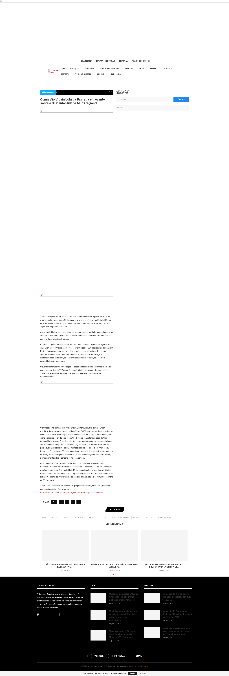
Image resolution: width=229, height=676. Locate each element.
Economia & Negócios (109, 69)
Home (63, 69)
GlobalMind (144, 534)
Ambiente (154, 69)
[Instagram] (41, 71)
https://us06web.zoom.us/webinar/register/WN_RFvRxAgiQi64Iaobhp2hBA (71, 360)
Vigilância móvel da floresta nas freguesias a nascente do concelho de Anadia (176, 498)
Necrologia (115, 74)
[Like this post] (55, 369)
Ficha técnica (86, 61)
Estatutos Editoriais (105, 61)
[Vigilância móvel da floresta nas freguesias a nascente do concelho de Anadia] (152, 499)
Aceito (132, 673)
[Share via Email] (78, 369)
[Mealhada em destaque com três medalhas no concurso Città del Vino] (114, 412)
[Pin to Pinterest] (73, 369)
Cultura (168, 69)
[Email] (44, 71)
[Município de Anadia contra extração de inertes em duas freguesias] (152, 465)
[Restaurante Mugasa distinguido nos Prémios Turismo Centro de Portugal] (164, 412)
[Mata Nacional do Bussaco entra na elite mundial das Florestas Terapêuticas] (98, 502)
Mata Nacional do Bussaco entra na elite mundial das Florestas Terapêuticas (122, 501)
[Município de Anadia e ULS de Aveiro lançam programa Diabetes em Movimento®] (98, 465)
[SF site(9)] (76, 163)
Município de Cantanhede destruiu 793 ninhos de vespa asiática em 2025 (177, 481)
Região (44, 385)
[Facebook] (38, 71)
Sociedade (89, 69)
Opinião (100, 74)
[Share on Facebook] (61, 369)
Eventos (129, 69)
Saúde (141, 69)
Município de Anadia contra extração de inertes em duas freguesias (176, 464)
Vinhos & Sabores (83, 74)
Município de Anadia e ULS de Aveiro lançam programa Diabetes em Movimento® (123, 464)
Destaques (74, 69)
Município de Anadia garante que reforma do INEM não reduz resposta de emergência (123, 482)
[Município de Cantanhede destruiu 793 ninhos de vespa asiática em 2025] (152, 482)
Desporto (65, 74)
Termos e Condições (141, 61)
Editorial (123, 61)
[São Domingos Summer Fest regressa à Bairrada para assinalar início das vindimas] (65, 412)
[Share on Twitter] (67, 369)
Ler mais (142, 673)
